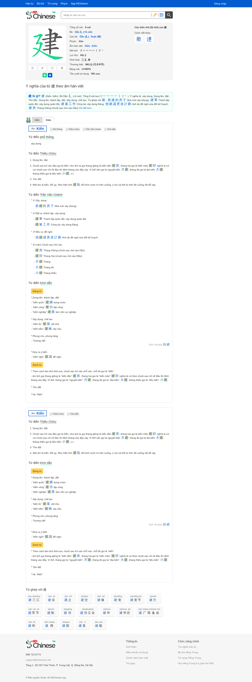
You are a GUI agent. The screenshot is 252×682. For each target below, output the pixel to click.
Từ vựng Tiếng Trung (189, 657)
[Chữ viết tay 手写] (154, 15)
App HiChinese (79, 3)
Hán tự (29, 3)
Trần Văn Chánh (93, 129)
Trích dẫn (111, 129)
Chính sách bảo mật (137, 657)
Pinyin (64, 3)
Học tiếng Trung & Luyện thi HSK (196, 663)
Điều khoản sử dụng (137, 652)
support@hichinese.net (38, 659)
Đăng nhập (220, 3)
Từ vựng (52, 3)
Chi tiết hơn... (86, 108)
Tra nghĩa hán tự (187, 646)
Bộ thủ (40, 3)
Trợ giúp (130, 663)
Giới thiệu (131, 646)
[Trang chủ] (41, 15)
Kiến (37, 120)
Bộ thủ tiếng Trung (188, 652)
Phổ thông (57, 129)
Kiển (48, 120)
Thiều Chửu (74, 129)
